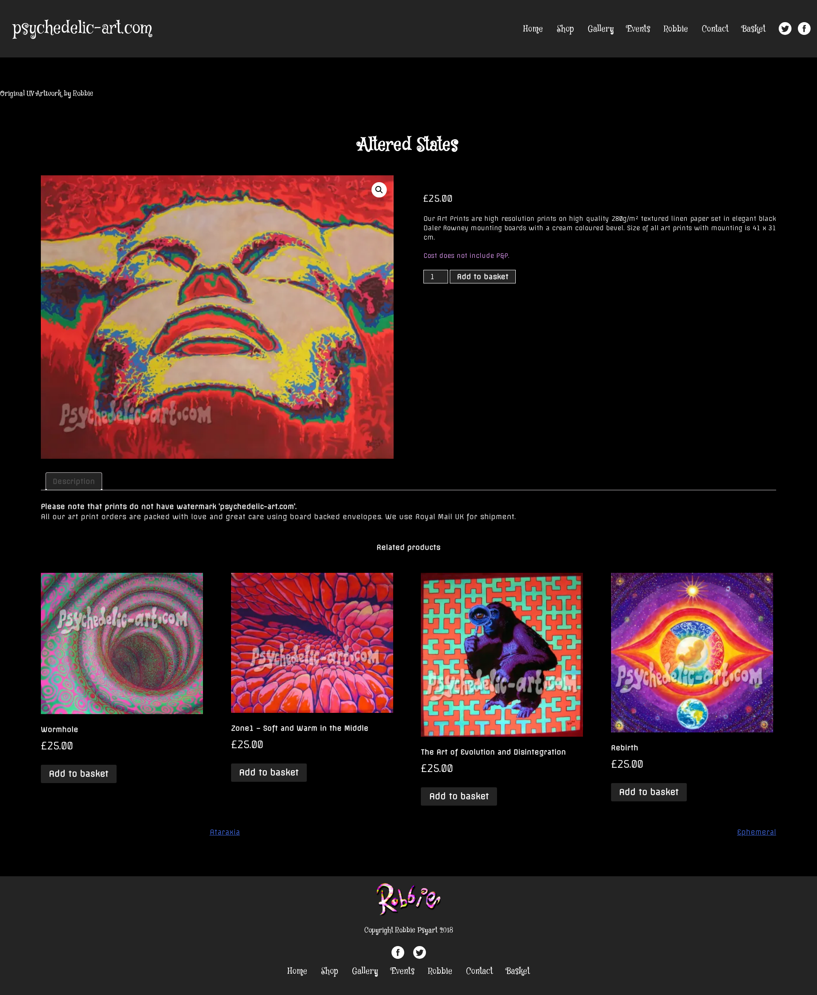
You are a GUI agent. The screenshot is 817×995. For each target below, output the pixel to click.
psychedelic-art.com (82, 28)
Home (533, 29)
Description (74, 481)
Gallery (601, 29)
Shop (565, 29)
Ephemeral (756, 832)
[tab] (74, 481)
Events (638, 29)
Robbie (676, 29)
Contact (715, 29)
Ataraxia (225, 832)
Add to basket (482, 276)
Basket (754, 29)
